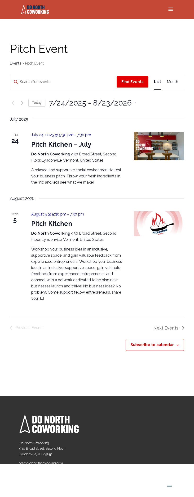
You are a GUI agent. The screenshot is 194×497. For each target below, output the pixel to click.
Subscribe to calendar (152, 345)
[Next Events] (22, 103)
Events (15, 63)
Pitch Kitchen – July (61, 144)
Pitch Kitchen (51, 223)
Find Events (132, 81)
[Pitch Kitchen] (159, 223)
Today (37, 103)
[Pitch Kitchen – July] (159, 146)
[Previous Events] (13, 103)
